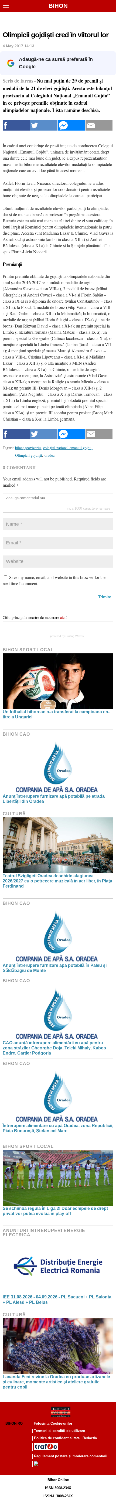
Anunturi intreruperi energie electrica (44, 1232)
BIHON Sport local (28, 649)
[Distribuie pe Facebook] (16, 125)
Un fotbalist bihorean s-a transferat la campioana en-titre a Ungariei (56, 714)
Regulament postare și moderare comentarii (70, 1456)
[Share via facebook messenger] (71, 125)
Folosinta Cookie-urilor (53, 1423)
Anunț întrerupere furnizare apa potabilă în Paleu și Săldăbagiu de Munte (55, 968)
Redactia (90, 1438)
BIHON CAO (16, 734)
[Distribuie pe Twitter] (43, 125)
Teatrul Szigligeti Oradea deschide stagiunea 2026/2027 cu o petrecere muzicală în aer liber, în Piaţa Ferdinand (57, 881)
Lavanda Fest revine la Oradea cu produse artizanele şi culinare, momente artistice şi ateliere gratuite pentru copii (56, 1381)
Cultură (14, 813)
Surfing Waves (75, 635)
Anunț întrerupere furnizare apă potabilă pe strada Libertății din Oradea (54, 799)
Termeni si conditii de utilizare (59, 1431)
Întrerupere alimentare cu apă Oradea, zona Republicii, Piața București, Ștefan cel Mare (58, 1128)
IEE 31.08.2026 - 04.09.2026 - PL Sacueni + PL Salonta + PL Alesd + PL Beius (57, 1299)
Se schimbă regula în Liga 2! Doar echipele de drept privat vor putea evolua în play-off (55, 1211)
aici (63, 617)
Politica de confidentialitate (57, 1438)
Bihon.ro (14, 1423)
